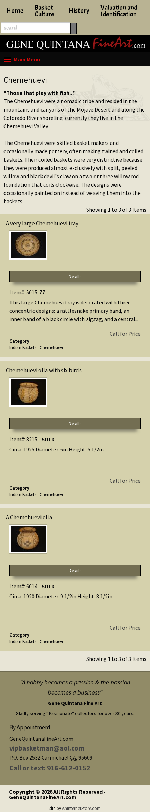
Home (14, 11)
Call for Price (125, 333)
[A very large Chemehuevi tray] (75, 246)
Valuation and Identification (118, 10)
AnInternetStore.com (81, 808)
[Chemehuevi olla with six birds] (75, 393)
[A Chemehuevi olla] (75, 540)
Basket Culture (44, 10)
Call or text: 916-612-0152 (49, 767)
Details (75, 276)
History (79, 11)
